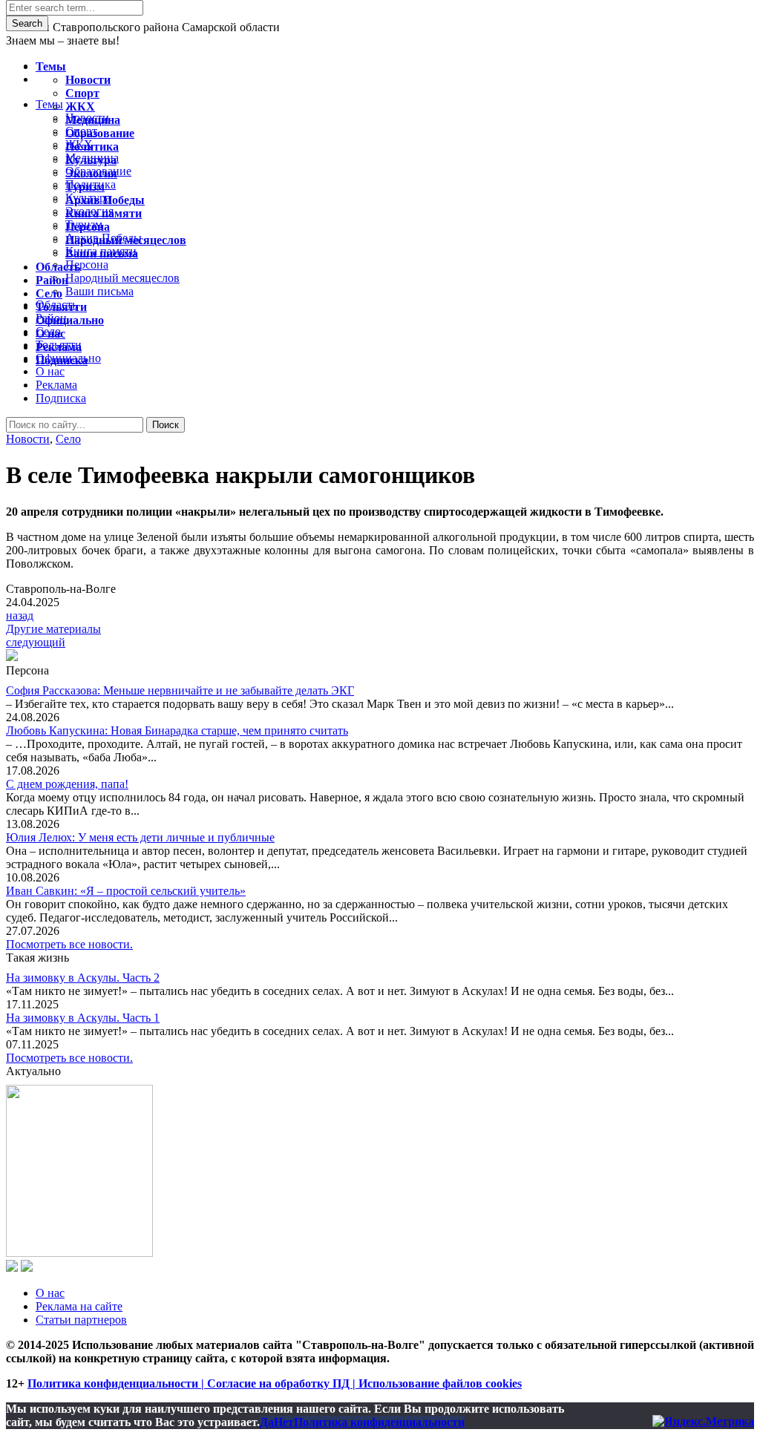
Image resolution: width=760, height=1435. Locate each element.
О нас (50, 1293)
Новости (28, 439)
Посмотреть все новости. (69, 944)
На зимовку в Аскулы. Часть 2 (83, 977)
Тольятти (61, 307)
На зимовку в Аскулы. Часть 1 (83, 1017)
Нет (284, 1422)
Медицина (92, 120)
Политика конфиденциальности (379, 1422)
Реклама (56, 384)
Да (267, 1422)
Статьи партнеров (81, 1319)
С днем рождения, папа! (67, 784)
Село (68, 439)
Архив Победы (105, 200)
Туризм (85, 186)
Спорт (82, 93)
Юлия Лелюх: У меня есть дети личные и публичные (140, 837)
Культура (91, 160)
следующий (35, 642)
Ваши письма (101, 253)
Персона (87, 226)
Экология (91, 173)
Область (58, 266)
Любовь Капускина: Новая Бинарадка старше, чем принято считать (177, 730)
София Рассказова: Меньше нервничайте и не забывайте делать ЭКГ (180, 690)
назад (19, 615)
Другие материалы (53, 629)
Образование (99, 133)
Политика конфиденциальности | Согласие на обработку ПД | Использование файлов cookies (274, 1383)
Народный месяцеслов (125, 240)
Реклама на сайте (79, 1306)
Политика (92, 146)
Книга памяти (103, 213)
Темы (51, 66)
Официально (70, 320)
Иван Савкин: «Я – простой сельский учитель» (126, 890)
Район (52, 280)
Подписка (61, 398)
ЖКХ (80, 106)
